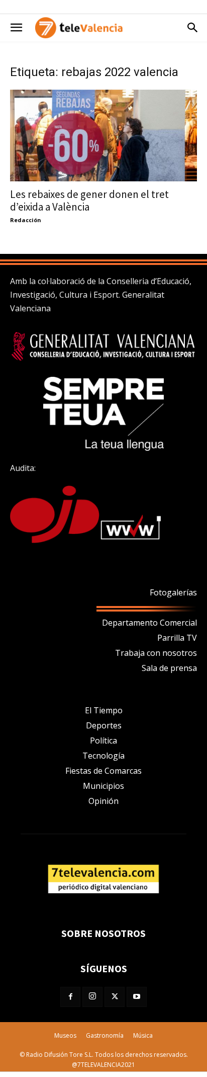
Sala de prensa (169, 668)
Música (143, 1035)
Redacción (25, 220)
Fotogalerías (173, 592)
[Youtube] (137, 997)
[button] (16, 27)
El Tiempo (104, 710)
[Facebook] (70, 997)
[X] (115, 997)
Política (103, 740)
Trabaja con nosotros (156, 652)
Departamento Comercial (149, 622)
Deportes (104, 725)
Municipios (103, 785)
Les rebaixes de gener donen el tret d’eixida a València (89, 200)
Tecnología (103, 755)
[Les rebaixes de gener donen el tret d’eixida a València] (103, 135)
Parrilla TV (177, 637)
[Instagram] (92, 997)
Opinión (103, 800)
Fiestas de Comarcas (103, 770)
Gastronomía (105, 1035)
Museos (65, 1035)
